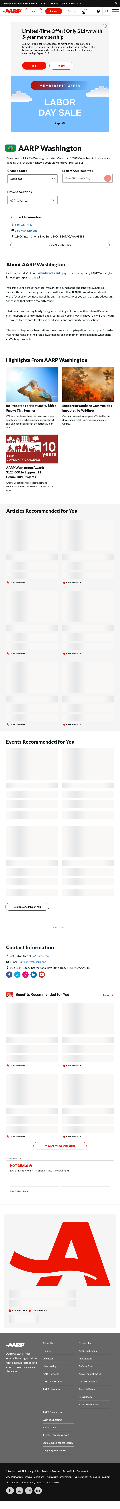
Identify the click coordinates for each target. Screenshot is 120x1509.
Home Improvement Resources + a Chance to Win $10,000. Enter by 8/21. (41, 3)
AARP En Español (88, 1350)
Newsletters (85, 1358)
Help (98, 11)
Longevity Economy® (54, 1450)
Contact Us (85, 1343)
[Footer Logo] (22, 1345)
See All (106, 994)
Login (84, 9)
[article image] (32, 400)
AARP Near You (51, 1389)
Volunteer (48, 1358)
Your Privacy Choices (33, 1482)
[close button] (104, 25)
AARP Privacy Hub (28, 1471)
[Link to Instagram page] (25, 974)
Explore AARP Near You (77, 171)
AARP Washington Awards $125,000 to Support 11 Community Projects (25, 472)
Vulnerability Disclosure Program (92, 1476)
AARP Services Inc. (89, 1404)
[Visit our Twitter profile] (17, 974)
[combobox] (87, 178)
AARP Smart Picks (52, 1381)
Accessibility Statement (75, 1471)
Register (72, 11)
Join (34, 65)
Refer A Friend (86, 1366)
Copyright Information (59, 1476)
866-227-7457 (23, 224)
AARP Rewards (51, 1373)
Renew (61, 65)
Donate (47, 1350)
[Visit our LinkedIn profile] (33, 974)
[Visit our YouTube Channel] (42, 974)
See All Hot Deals (20, 1191)
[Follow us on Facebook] (9, 974)
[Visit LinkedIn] (38, 1490)
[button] (106, 11)
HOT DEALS (19, 1165)
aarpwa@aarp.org (26, 230)
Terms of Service (51, 1471)
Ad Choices (12, 1482)
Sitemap (10, 1471)
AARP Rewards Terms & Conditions (25, 1476)
